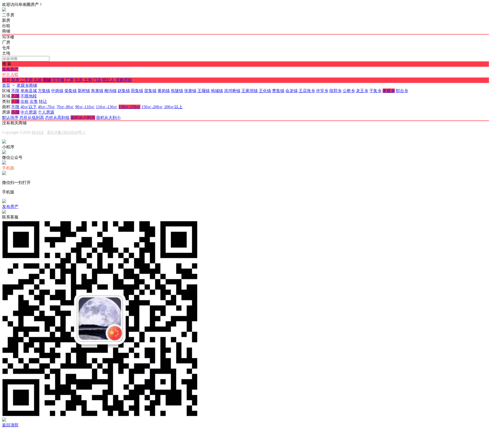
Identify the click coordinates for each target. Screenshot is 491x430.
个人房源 (46, 112)
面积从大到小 (108, 117)
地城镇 (217, 91)
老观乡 (389, 91)
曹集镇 (278, 91)
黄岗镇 (164, 91)
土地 (88, 80)
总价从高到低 (57, 117)
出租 (38, 80)
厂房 (69, 80)
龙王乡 (362, 91)
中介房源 (28, 112)
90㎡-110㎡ (85, 107)
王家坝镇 (249, 91)
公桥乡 (349, 91)
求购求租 (124, 80)
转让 (43, 101)
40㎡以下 (28, 107)
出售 (34, 101)
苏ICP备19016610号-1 (66, 132)
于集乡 (375, 91)
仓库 (79, 80)
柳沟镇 (110, 91)
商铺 (47, 80)
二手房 (26, 80)
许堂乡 (322, 91)
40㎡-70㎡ (46, 107)
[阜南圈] (4, 10)
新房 (15, 80)
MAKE (38, 132)
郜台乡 (402, 91)
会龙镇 (291, 91)
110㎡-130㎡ (107, 107)
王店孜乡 (307, 91)
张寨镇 (190, 91)
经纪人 (108, 80)
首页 (6, 80)
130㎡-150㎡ (129, 107)
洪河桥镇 (232, 91)
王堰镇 (203, 91)
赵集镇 (124, 91)
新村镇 (84, 91)
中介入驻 (10, 74)
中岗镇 (57, 91)
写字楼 (58, 80)
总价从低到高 (31, 117)
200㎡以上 (173, 107)
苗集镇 (150, 91)
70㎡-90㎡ (65, 107)
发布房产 (10, 69)
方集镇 (44, 91)
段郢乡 (335, 91)
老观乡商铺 (27, 85)
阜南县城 (28, 91)
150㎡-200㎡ (152, 107)
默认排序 (10, 117)
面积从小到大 (83, 117)
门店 (97, 80)
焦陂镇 (177, 91)
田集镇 (137, 91)
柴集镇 (70, 91)
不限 (15, 91)
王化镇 (265, 91)
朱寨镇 (97, 91)
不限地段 (28, 96)
